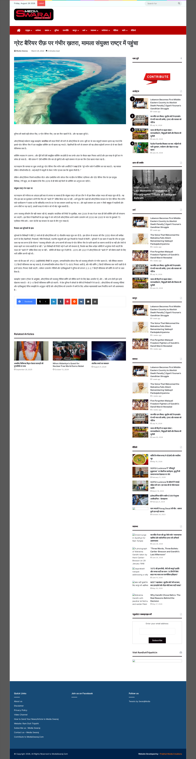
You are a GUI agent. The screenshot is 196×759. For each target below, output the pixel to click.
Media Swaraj (22, 51)
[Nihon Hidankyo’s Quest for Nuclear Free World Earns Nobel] (70, 351)
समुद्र (109, 202)
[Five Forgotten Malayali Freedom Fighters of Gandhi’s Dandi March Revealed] (140, 255)
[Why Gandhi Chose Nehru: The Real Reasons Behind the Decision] (140, 600)
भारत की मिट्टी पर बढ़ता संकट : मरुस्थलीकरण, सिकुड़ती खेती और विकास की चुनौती (165, 133)
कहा (75, 166)
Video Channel (20, 715)
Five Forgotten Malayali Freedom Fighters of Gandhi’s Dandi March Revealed (164, 254)
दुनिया (57, 30)
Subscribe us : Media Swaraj (27, 728)
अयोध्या (38, 30)
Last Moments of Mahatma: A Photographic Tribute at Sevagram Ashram (155, 194)
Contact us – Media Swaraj (26, 732)
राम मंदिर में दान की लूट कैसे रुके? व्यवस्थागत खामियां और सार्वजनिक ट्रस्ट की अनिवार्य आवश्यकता (166, 538)
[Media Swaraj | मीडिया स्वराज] (34, 14)
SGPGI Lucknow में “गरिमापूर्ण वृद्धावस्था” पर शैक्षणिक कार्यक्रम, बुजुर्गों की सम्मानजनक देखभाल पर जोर (165, 471)
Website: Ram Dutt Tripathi (26, 723)
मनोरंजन (105, 30)
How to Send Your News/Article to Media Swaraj (36, 719)
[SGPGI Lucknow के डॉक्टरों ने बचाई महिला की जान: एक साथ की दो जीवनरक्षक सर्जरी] (140, 486)
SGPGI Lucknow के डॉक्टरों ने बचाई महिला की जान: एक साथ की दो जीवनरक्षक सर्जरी (164, 485)
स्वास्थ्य (93, 30)
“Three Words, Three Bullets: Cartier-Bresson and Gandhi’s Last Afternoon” (164, 551)
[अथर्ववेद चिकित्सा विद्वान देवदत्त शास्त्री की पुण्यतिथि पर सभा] (31, 351)
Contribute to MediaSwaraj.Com (29, 737)
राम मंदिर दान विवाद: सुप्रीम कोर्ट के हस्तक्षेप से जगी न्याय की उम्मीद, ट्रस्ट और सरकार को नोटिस (165, 119)
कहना (35, 181)
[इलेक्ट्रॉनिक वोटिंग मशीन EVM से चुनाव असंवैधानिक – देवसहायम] (140, 499)
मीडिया (115, 30)
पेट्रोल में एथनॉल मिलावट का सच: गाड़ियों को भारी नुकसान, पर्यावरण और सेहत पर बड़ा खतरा (165, 147)
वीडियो (133, 30)
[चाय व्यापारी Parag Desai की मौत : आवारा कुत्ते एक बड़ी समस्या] (140, 512)
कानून (75, 30)
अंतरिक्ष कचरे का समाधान (100, 363)
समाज (47, 30)
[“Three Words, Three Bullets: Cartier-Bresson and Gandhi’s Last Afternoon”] (140, 556)
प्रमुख (27, 30)
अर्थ (83, 30)
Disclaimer (19, 706)
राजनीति (66, 30)
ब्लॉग (123, 30)
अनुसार (37, 279)
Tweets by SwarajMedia (139, 701)
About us (18, 701)
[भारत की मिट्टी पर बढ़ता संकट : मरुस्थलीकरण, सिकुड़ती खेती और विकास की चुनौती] (140, 134)
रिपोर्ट (48, 261)
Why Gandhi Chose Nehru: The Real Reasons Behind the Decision (165, 598)
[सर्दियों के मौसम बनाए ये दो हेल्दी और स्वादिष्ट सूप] (140, 459)
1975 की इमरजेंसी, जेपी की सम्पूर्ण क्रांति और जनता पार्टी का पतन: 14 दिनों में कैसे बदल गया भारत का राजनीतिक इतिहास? (164, 571)
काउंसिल (45, 141)
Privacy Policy (20, 710)
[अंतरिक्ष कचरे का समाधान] (109, 351)
